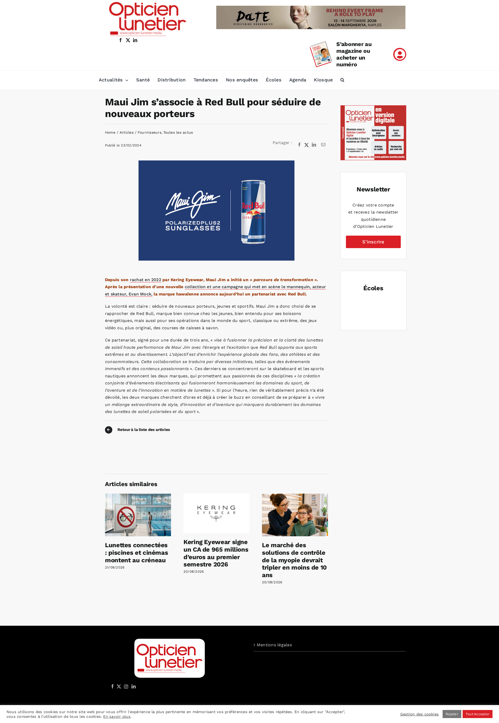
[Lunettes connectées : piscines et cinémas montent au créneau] (138, 496)
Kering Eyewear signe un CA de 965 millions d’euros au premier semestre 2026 (215, 553)
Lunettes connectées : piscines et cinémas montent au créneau (136, 552)
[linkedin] (135, 40)
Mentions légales (274, 644)
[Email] (323, 145)
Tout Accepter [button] (477, 714)
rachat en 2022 (145, 279)
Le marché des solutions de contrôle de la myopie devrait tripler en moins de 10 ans (294, 560)
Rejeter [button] (452, 714)
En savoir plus (116, 716)
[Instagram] (125, 686)
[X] (306, 145)
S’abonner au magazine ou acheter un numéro (353, 54)
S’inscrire (373, 241)
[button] (342, 80)
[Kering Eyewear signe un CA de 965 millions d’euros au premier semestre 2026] (216, 496)
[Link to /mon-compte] (399, 54)
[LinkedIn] (314, 145)
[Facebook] (299, 145)
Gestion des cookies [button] (419, 714)
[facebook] (121, 40)
